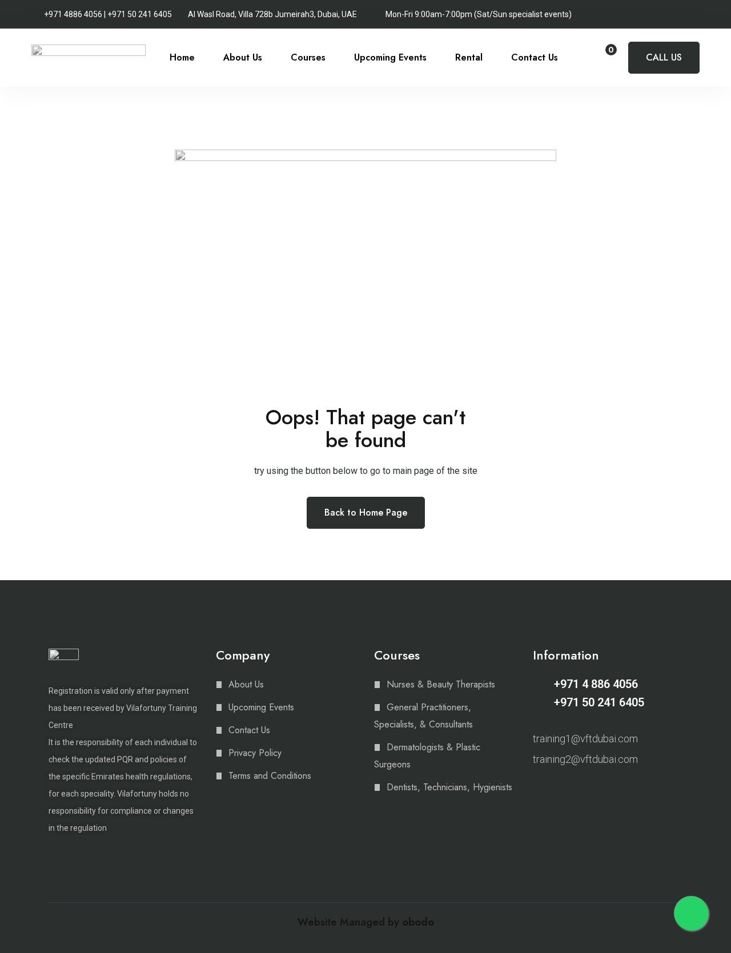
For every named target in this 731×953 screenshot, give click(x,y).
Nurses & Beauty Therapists (441, 684)
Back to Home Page (365, 512)
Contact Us (534, 57)
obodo (418, 922)
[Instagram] (538, 789)
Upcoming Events (390, 57)
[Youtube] (578, 789)
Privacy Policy (255, 752)
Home (182, 57)
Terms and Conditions (269, 775)
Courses (308, 57)
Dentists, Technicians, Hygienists (449, 787)
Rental (469, 57)
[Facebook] (558, 789)
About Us (242, 57)
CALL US (664, 57)
